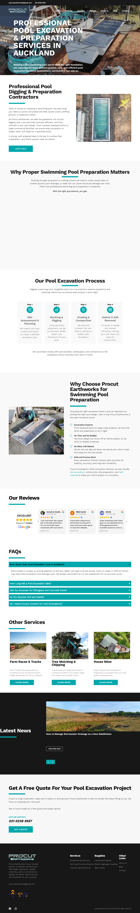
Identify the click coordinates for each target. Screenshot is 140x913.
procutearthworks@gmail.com (22, 884)
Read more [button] (45, 531)
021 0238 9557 (20, 821)
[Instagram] (15, 908)
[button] (21, 149)
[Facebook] (10, 908)
